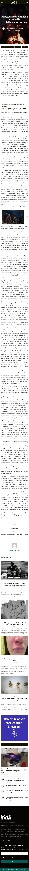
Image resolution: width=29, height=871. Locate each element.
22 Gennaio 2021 (21, 28)
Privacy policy (15, 811)
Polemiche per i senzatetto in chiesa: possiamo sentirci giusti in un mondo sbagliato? (13, 104)
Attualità (14, 581)
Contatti (9, 811)
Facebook (4, 398)
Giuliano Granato (11, 28)
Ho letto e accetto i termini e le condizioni (15, 857)
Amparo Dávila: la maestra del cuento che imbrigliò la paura (10, 770)
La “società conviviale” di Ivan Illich (16, 785)
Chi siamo (3, 811)
